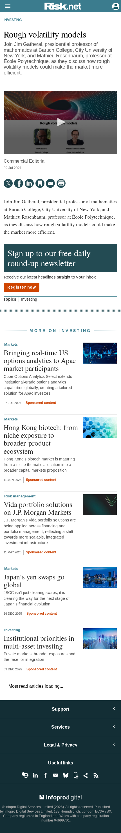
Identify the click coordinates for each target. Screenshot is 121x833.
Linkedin (35, 775)
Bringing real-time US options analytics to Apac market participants (40, 360)
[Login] (115, 6)
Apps (75, 775)
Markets (11, 344)
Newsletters (55, 775)
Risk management (19, 496)
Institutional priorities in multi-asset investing (39, 642)
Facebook (45, 775)
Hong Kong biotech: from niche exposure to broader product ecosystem (41, 439)
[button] (60, 122)
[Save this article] (39, 183)
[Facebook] (18, 183)
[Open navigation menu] (5, 6)
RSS (96, 775)
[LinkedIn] (29, 183)
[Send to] (50, 183)
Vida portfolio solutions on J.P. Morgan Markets (38, 508)
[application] (60, 122)
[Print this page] (61, 183)
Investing (13, 20)
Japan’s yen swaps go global (34, 580)
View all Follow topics (25, 775)
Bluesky (65, 775)
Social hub (85, 775)
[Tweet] (8, 183)
